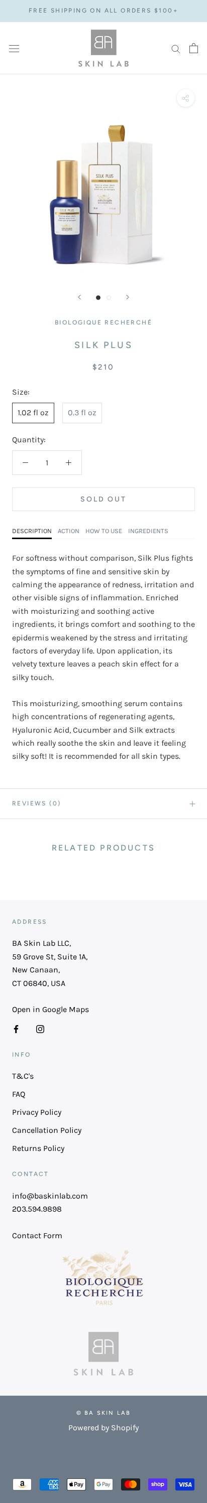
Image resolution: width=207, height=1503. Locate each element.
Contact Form (37, 1235)
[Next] (127, 297)
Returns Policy (38, 1148)
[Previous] (79, 297)
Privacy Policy (36, 1112)
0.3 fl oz (82, 412)
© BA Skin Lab (103, 1413)
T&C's (23, 1076)
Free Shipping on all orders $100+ (103, 10)
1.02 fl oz (33, 412)
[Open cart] (193, 48)
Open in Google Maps (50, 1009)
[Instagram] (40, 1028)
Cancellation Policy (46, 1130)
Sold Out (103, 499)
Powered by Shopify (103, 1427)
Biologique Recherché (103, 322)
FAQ (18, 1094)
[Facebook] (16, 1028)
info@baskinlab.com (50, 1196)
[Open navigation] (14, 48)
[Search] (175, 48)
